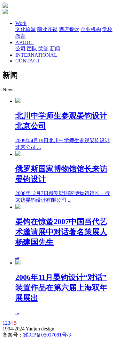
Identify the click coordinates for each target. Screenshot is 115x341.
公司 (20, 48)
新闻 (55, 48)
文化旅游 (25, 29)
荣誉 (43, 48)
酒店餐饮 (69, 29)
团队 (32, 48)
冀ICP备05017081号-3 (47, 334)
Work (21, 23)
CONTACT (27, 60)
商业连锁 (47, 29)
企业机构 (90, 29)
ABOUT (24, 42)
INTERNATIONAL (36, 55)
